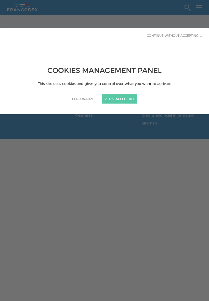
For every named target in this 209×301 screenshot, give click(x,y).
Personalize (83, 99)
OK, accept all (121, 99)
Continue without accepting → (175, 35)
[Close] (104, 150)
